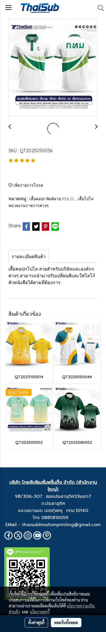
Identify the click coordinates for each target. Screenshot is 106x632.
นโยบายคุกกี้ (40, 611)
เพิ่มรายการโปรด (27, 185)
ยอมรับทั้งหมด (66, 622)
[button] (99, 8)
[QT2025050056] (53, 67)
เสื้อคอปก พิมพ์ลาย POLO (52, 198)
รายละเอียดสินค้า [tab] (29, 256)
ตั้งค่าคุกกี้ (36, 622)
